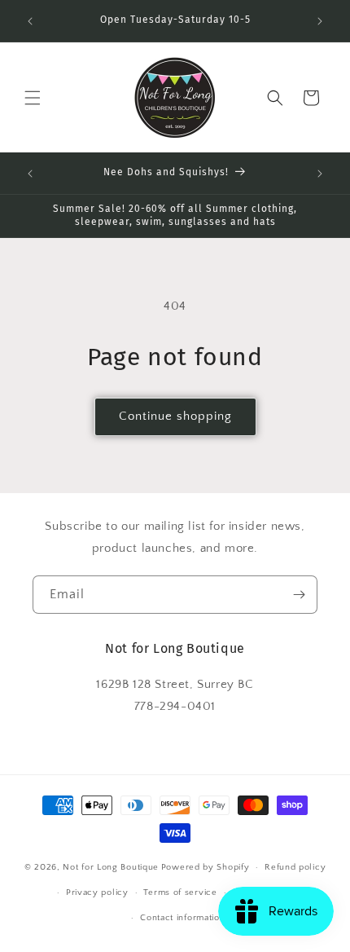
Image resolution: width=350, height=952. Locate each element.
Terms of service (180, 892)
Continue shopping (175, 416)
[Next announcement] (320, 21)
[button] (32, 98)
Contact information (182, 918)
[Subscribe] (299, 594)
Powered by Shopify (205, 867)
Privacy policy (97, 892)
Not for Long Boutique (111, 867)
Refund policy (295, 867)
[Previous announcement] (30, 21)
